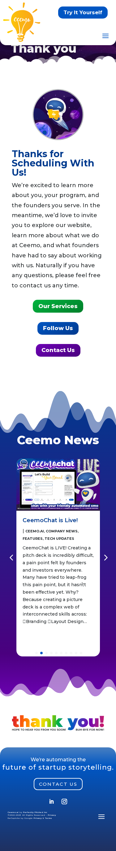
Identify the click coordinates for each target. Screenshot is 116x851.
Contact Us (58, 350)
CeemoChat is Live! (50, 520)
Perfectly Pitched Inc (35, 812)
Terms (48, 818)
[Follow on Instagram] (64, 801)
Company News (62, 531)
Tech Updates (59, 538)
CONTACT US (58, 784)
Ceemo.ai (34, 531)
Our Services (58, 306)
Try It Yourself (82, 12)
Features (33, 538)
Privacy (52, 815)
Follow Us (58, 328)
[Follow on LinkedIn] (51, 801)
